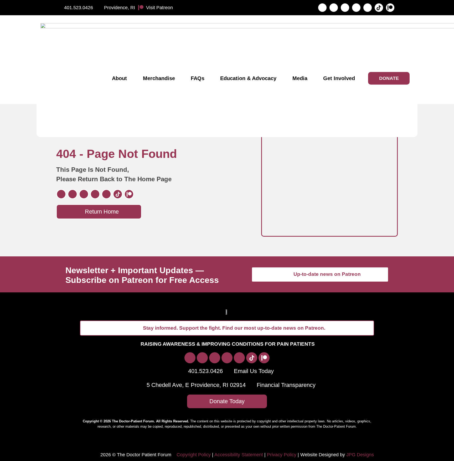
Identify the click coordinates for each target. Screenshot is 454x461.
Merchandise (159, 78)
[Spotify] (356, 8)
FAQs (197, 78)
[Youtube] (368, 8)
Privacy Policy (281, 454)
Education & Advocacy (248, 78)
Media (299, 78)
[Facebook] (322, 8)
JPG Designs (360, 454)
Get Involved (339, 78)
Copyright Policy (194, 454)
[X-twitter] (345, 8)
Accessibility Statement (238, 454)
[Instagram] (334, 8)
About (119, 78)
